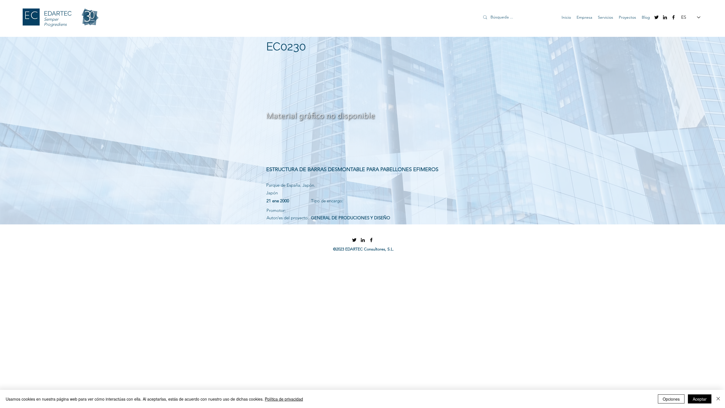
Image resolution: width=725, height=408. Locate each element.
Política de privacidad (284, 399)
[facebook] (673, 17)
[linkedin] (665, 17)
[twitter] (656, 17)
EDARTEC (58, 13)
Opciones (671, 399)
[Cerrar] (718, 398)
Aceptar (700, 399)
